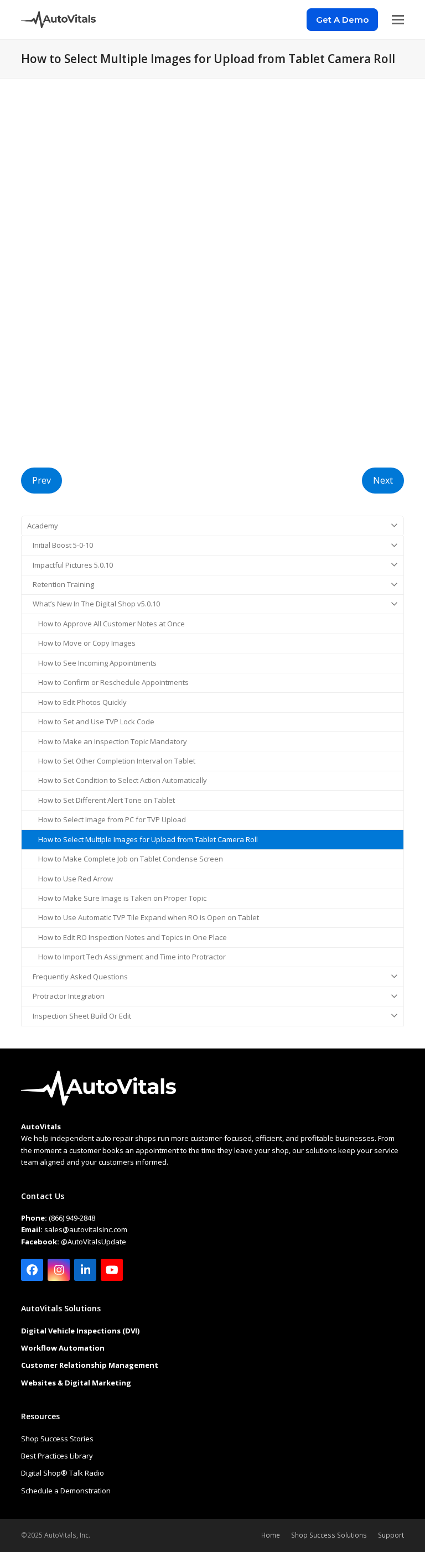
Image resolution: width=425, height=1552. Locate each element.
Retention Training (63, 584)
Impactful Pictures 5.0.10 (73, 565)
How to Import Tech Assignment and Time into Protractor (132, 957)
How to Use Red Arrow (75, 879)
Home (270, 1535)
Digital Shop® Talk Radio (62, 1473)
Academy (42, 526)
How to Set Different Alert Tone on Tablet (106, 800)
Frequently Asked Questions (80, 977)
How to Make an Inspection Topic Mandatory (112, 741)
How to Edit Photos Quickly (82, 702)
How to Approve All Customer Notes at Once (111, 624)
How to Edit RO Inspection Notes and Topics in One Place (132, 937)
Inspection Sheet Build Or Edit (82, 1016)
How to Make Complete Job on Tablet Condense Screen (130, 859)
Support (391, 1535)
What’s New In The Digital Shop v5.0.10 (96, 604)
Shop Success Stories (57, 1439)
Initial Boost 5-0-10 (63, 545)
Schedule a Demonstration (66, 1491)
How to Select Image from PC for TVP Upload (112, 819)
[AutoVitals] (98, 1103)
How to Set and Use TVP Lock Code (96, 721)
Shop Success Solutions (329, 1535)
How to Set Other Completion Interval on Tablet (116, 761)
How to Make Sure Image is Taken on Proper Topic (122, 898)
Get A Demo (342, 19)
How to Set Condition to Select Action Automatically (122, 780)
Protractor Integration (69, 996)
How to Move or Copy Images (87, 643)
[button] (398, 19)
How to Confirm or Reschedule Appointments (113, 682)
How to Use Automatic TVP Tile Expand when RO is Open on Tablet (148, 917)
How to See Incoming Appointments (97, 663)
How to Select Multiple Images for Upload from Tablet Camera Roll (148, 839)
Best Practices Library (57, 1456)
